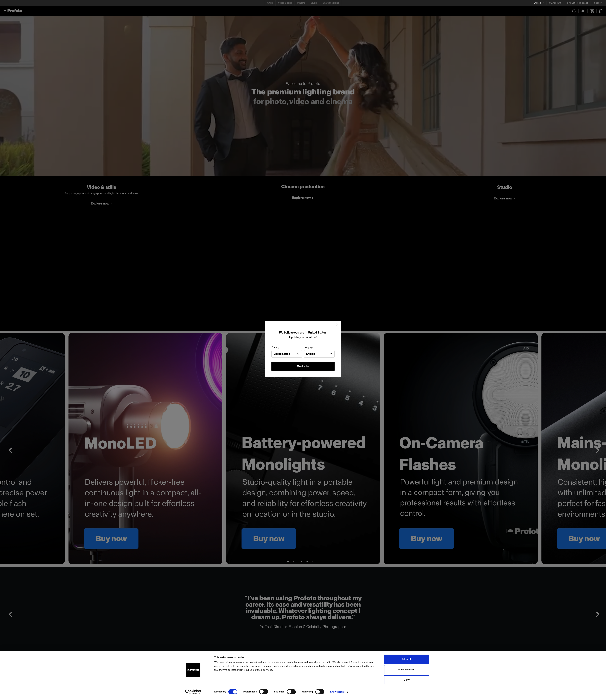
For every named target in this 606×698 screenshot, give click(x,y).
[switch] (263, 691)
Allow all (407, 659)
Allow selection (406, 669)
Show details (337, 691)
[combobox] (286, 354)
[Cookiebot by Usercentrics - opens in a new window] (193, 691)
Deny (407, 679)
